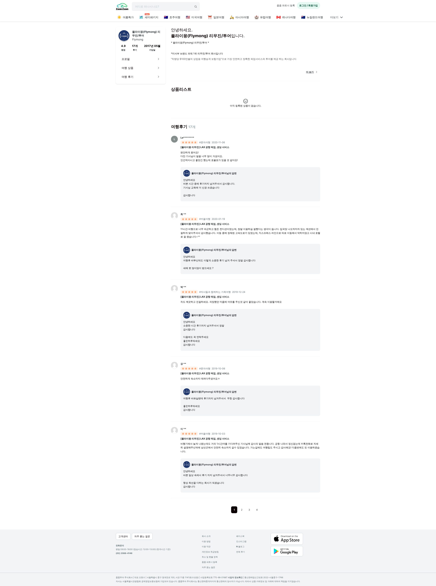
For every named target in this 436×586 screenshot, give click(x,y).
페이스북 (240, 536)
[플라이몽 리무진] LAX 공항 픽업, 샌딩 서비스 (205, 147)
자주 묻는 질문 (208, 567)
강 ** (183, 363)
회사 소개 (206, 536)
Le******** (187, 137)
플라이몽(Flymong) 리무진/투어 (146, 35)
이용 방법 (206, 541)
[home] (122, 7)
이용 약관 (206, 546)
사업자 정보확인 (235, 577)
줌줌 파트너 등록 (286, 5)
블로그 (240, 546)
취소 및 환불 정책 (210, 557)
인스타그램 (241, 541)
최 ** (183, 214)
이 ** (183, 428)
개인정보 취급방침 (210, 552)
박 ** (183, 286)
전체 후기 (240, 552)
